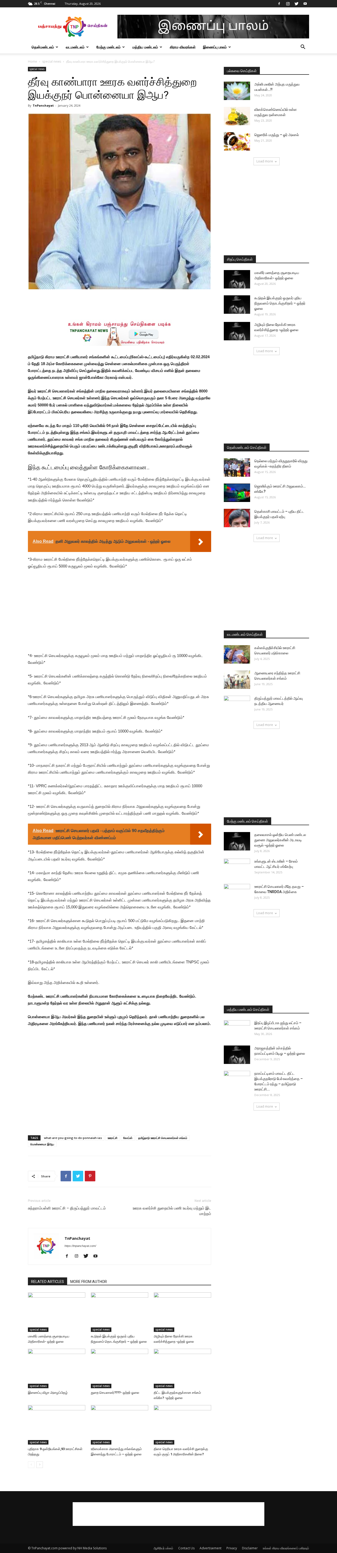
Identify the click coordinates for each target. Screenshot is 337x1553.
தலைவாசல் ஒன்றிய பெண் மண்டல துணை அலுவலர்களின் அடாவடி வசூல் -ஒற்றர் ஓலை (280, 840)
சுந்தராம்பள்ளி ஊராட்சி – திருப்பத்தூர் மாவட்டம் (67, 1208)
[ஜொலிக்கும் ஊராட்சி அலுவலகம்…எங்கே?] (237, 493)
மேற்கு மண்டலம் (108, 46)
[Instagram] (288, 3)
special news (51, 61)
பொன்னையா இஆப (42, 1144)
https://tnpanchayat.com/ (80, 1245)
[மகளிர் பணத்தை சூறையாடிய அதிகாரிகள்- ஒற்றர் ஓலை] (56, 1312)
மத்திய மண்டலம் (145, 46)
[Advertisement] (119, 304)
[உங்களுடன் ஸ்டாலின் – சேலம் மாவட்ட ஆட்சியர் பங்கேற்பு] (237, 868)
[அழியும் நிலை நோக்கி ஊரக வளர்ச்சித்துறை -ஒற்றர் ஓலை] (182, 1312)
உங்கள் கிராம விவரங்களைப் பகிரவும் (286, 1548)
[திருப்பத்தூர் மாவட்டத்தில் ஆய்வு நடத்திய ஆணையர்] (237, 705)
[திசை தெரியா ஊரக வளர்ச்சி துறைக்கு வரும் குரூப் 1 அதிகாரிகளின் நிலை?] (182, 1425)
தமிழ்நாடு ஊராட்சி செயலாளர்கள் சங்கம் (162, 1138)
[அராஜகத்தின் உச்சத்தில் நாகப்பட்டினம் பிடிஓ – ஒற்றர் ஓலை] (237, 1055)
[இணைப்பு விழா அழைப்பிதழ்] (56, 1368)
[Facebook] (279, 3)
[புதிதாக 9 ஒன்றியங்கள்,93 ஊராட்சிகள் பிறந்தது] (56, 1425)
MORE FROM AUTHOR (88, 1282)
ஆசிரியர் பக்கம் (163, 1548)
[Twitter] (296, 3)
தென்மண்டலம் (43, 46)
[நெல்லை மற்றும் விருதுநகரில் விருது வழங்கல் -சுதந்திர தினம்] (237, 467)
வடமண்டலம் (75, 46)
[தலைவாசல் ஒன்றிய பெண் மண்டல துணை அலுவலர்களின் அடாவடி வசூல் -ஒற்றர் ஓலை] (237, 841)
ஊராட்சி (112, 1138)
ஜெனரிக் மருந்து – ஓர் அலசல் (276, 135)
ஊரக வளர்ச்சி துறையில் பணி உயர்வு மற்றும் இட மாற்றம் (172, 1211)
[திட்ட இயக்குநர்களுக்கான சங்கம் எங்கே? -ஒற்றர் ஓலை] (182, 1368)
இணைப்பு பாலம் (215, 46)
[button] (302, 47)
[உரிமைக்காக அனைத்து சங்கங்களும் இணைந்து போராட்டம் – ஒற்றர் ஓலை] (119, 1425)
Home (32, 61)
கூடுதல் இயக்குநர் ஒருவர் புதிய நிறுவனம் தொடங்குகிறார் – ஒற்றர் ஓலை (279, 303)
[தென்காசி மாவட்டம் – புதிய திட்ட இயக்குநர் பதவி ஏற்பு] (237, 518)
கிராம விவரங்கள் (183, 46)
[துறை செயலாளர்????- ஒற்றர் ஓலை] (119, 1368)
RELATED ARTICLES (47, 1282)
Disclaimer (250, 1548)
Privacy (231, 1548)
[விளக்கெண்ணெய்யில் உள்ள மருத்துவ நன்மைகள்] (237, 116)
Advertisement (210, 1548)
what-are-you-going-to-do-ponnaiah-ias (73, 1138)
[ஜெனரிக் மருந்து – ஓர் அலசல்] (237, 141)
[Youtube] (305, 3)
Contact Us (186, 1548)
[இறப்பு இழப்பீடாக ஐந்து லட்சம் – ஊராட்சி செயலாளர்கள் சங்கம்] (237, 1029)
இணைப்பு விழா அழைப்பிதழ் (48, 1393)
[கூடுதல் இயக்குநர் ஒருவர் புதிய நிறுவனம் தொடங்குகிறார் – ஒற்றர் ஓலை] (119, 1312)
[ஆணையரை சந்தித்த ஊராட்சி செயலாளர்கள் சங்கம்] (237, 679)
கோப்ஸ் (127, 1138)
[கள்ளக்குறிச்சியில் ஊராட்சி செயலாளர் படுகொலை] (237, 654)
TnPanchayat (43, 105)
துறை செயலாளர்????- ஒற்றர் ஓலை (115, 1393)
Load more (264, 161)
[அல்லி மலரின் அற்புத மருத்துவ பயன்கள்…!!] (237, 91)
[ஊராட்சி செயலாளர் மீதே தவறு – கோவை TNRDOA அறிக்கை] (237, 893)
